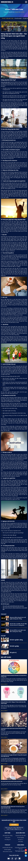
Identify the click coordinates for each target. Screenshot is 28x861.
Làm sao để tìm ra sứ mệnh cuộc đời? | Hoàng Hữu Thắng (18, 630)
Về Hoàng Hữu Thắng (7, 835)
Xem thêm (14, 824)
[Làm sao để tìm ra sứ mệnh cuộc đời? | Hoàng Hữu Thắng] (5, 631)
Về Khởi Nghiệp (18, 18)
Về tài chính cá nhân (7, 851)
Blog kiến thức (11, 12)
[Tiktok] (15, 858)
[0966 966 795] (26, 850)
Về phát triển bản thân (19, 12)
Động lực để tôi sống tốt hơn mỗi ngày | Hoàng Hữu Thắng (18, 618)
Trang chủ (6, 12)
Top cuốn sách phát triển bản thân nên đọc (13, 606)
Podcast (7, 845)
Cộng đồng (20, 845)
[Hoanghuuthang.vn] (7, 2)
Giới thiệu (7, 833)
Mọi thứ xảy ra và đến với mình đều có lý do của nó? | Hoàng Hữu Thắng (18, 624)
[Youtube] (8, 858)
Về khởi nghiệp (7, 849)
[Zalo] (19, 858)
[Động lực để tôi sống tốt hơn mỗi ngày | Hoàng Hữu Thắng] (5, 618)
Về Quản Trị (20, 839)
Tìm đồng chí (7, 839)
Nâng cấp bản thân (5, 82)
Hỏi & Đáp (20, 841)
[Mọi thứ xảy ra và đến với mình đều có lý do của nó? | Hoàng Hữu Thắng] (5, 624)
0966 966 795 (19, 827)
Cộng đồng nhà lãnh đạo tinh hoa (20, 848)
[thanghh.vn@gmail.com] (26, 853)
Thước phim (7, 837)
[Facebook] (12, 858)
